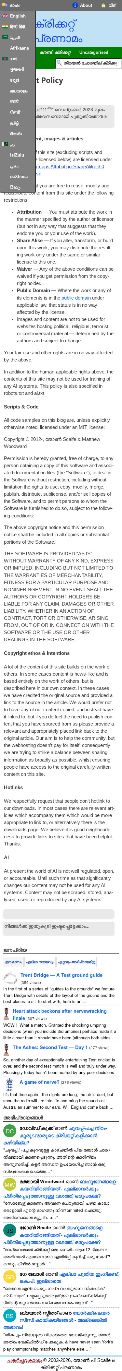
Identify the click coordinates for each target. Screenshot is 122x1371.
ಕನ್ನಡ (14, 80)
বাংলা (13, 58)
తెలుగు (16, 133)
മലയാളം (18, 91)
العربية (15, 37)
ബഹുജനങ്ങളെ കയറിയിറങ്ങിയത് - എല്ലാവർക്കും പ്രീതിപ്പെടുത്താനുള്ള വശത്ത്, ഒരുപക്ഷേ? (59, 1188)
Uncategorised (93, 52)
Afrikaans (19, 48)
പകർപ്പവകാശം (24, 1360)
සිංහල (15, 187)
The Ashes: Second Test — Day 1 (50, 1047)
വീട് (111, 5)
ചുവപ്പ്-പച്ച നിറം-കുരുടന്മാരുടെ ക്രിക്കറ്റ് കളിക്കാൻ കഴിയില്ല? (55, 1135)
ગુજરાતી (17, 69)
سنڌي (14, 165)
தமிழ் (14, 123)
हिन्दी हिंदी (17, 26)
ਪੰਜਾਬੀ (15, 112)
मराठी (14, 101)
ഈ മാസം (13, 962)
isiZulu (17, 155)
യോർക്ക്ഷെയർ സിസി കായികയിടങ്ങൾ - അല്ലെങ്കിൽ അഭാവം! (56, 1319)
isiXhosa (19, 176)
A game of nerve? (40, 1081)
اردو (12, 144)
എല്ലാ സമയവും (40, 962)
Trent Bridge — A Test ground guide (61, 974)
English (18, 16)
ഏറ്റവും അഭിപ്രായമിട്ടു (76, 962)
